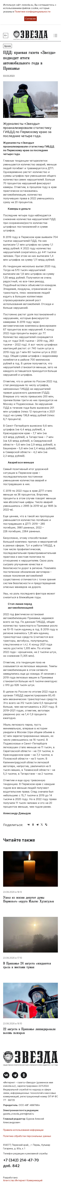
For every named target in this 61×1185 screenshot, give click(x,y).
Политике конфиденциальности (32, 11)
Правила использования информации (23, 1130)
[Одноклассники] (33, 824)
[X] (42, 824)
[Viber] (46, 824)
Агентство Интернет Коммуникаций (22, 1180)
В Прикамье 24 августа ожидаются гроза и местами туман (27, 966)
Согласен (30, 18)
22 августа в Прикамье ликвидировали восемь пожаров (29, 1031)
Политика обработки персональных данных (27, 1136)
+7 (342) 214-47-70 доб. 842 (21, 1163)
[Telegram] (37, 824)
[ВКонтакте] (28, 824)
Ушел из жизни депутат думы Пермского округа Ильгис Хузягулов (28, 900)
